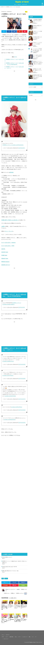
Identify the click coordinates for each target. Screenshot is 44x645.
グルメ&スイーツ (24, 636)
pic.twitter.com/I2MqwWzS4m (10, 419)
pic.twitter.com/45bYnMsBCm (8, 304)
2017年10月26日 (22, 410)
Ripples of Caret (22, 2)
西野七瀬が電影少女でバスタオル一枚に (10, 570)
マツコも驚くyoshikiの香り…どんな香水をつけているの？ (37, 56)
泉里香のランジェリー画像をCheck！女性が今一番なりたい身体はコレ (14, 562)
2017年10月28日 (22, 378)
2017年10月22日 (22, 422)
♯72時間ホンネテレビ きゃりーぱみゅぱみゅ (14, 60)
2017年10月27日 (22, 399)
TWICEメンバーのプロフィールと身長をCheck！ (37, 44)
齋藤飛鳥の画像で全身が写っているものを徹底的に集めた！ (37, 76)
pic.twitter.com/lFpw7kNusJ (16, 407)
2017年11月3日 (22, 147)
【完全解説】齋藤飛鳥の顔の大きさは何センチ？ (37, 20)
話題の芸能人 (11, 636)
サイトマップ (24, 4)
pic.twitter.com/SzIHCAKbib (10, 396)
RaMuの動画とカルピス (7, 557)
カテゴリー (19, 4)
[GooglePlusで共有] (19, 31)
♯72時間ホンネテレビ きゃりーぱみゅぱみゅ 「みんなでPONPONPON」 (14, 64)
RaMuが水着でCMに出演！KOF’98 (9, 566)
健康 (29, 636)
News (16, 636)
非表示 (15, 56)
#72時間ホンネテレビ (7, 144)
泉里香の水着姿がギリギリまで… (37, 26)
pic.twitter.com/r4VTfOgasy (8, 375)
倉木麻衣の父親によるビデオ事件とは (37, 38)
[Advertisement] (14, 82)
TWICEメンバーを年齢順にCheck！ (37, 32)
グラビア (6, 636)
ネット (7, 578)
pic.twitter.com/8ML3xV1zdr (8, 361)
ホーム (15, 4)
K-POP (3, 636)
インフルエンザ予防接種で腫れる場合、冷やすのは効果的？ (37, 50)
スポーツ (19, 636)
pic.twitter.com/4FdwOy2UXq (17, 144)
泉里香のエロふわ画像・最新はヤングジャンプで (37, 70)
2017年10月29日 (22, 364)
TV (35, 636)
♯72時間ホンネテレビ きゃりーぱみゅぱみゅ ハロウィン (14, 67)
